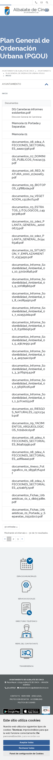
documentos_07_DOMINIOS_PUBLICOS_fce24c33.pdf (29, 160)
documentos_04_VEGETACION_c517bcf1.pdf (28, 197)
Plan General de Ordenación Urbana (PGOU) (25, 73)
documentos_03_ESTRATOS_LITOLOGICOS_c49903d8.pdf (28, 210)
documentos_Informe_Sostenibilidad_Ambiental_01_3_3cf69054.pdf (28, 369)
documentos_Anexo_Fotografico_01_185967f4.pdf (28, 470)
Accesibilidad (36, 699)
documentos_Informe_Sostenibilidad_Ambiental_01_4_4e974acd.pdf (28, 354)
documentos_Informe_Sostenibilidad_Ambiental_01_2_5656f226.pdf (28, 383)
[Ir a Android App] (12, 711)
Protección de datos (19, 699)
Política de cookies (26, 703)
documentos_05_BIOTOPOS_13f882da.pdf (29, 186)
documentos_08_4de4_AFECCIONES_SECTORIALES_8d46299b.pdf (28, 441)
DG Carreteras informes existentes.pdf (27, 111)
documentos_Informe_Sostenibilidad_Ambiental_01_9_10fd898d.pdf (28, 282)
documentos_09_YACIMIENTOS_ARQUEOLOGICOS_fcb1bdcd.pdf (28, 426)
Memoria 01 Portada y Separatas (26, 124)
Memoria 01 (19, 134)
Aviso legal (37, 696)
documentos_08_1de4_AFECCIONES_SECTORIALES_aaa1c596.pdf (28, 145)
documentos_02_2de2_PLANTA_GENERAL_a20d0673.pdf (28, 225)
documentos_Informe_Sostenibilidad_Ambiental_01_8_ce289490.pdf (28, 297)
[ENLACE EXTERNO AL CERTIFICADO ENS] (46, 711)
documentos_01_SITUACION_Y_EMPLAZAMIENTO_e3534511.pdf (28, 254)
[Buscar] (47, 2)
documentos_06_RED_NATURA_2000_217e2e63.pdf (28, 174)
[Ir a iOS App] (31, 711)
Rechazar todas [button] (26, 748)
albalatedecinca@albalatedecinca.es (33, 688)
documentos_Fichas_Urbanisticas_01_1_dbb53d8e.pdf (29, 498)
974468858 (11, 688)
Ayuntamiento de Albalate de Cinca (18, 71)
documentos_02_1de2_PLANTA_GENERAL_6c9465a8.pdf (28, 239)
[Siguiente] (22, 538)
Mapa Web (25, 696)
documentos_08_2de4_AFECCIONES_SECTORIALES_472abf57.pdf (28, 484)
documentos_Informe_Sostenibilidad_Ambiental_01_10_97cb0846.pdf (28, 268)
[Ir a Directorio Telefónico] (36, 2)
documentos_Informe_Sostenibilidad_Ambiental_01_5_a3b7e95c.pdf (28, 340)
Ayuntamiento (44, 71)
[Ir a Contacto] (41, 2)
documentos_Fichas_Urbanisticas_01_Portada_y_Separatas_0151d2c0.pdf (28, 513)
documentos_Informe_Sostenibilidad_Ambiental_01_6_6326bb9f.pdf (28, 326)
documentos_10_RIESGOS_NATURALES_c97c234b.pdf (28, 412)
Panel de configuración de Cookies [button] (26, 754)
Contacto (15, 696)
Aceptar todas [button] (26, 742)
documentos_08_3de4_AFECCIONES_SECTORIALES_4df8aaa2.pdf (28, 455)
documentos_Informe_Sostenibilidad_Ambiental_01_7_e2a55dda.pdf (28, 311)
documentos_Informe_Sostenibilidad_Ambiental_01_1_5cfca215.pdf (28, 398)
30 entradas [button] (10, 527)
